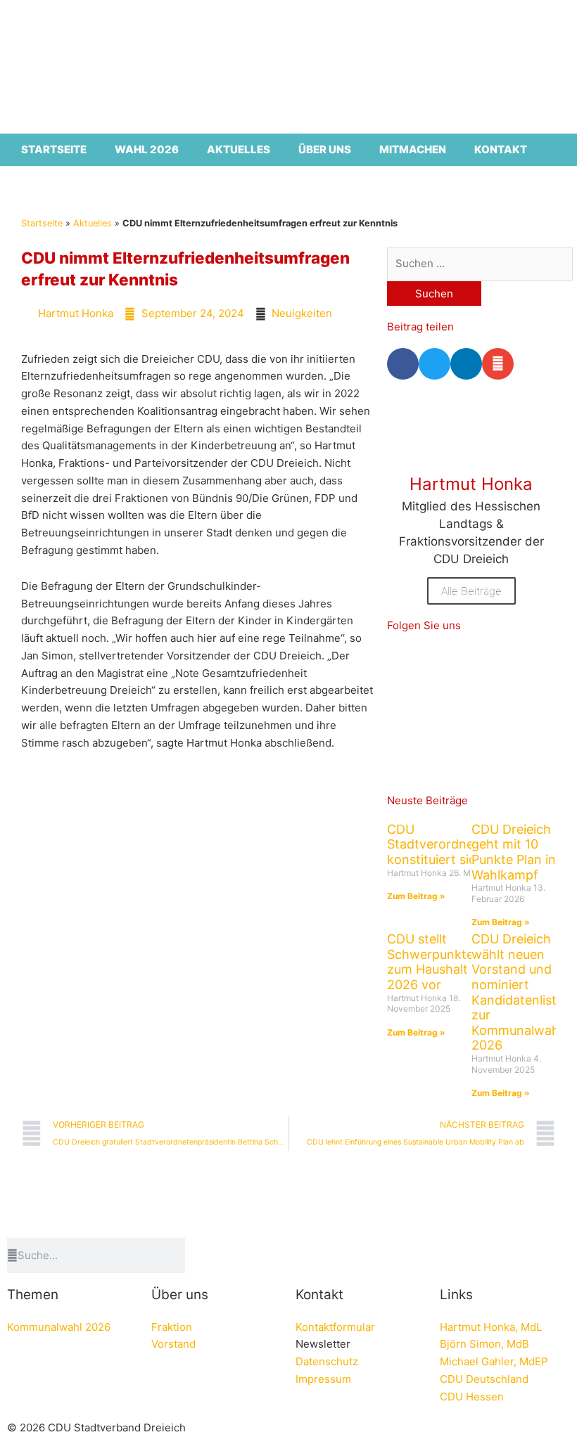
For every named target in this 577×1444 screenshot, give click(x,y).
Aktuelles (238, 149)
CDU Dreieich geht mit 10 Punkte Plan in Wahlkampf (513, 852)
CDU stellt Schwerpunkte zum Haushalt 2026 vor (430, 961)
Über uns (324, 149)
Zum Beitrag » (416, 896)
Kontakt (500, 149)
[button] (403, 364)
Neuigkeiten (302, 313)
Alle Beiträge (471, 591)
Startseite (54, 149)
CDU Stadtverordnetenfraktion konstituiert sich (463, 844)
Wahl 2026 (147, 149)
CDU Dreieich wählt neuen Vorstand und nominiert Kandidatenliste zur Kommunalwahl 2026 (517, 991)
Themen (32, 1295)
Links (456, 1295)
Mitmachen (412, 149)
